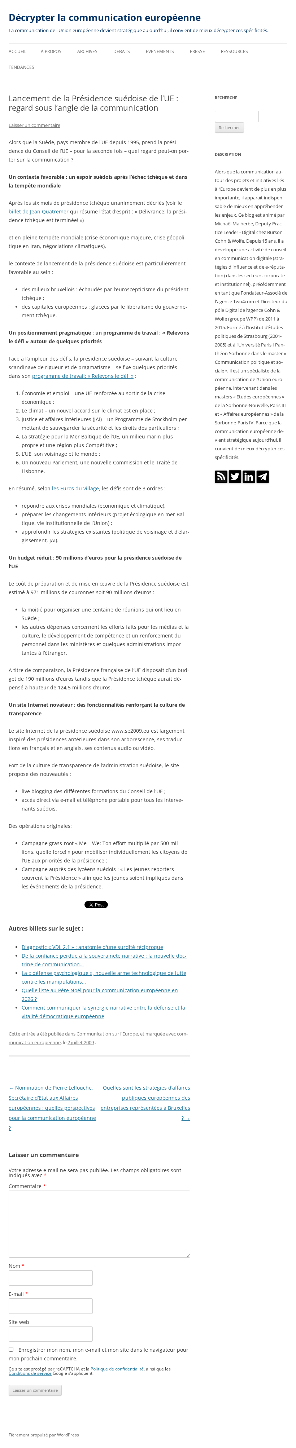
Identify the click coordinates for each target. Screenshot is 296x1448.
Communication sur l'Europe (107, 1033)
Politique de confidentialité (117, 1369)
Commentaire (27, 1186)
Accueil (17, 51)
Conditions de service (30, 1373)
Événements (160, 51)
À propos (51, 51)
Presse (197, 51)
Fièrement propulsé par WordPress (44, 1435)
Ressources (234, 51)
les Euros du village (75, 488)
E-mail (18, 1293)
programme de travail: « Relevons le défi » (83, 375)
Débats (121, 51)
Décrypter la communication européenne (105, 17)
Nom (17, 1265)
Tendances (21, 67)
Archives (87, 51)
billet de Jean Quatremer (39, 211)
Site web (19, 1322)
